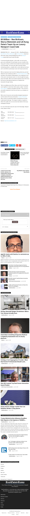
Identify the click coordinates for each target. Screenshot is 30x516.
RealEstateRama (5, 49)
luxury (5, 142)
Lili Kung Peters (20, 53)
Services (2, 498)
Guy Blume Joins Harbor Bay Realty (23, 171)
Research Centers (4, 496)
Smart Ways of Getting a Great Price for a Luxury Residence (5, 153)
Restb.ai (2, 257)
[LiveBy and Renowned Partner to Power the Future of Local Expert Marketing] (4, 286)
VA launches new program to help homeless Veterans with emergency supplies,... (18, 435)
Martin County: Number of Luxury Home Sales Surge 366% (24, 153)
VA (9, 437)
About (2, 502)
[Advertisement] (15, 15)
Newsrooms (3, 494)
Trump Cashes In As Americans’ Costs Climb (17, 454)
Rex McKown (3, 53)
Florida (2, 468)
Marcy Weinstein (10, 53)
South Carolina (4, 474)
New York (3, 472)
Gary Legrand (4, 88)
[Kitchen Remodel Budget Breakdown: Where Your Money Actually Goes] (15, 302)
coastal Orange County (22, 73)
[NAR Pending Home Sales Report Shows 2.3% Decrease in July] (4, 449)
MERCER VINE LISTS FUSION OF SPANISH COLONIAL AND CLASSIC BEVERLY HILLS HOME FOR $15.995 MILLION (14, 163)
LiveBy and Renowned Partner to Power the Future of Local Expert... (18, 285)
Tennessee (3, 476)
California (2, 466)
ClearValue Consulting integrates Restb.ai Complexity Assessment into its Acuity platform (18, 265)
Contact (2, 504)
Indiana (2, 470)
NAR (10, 450)
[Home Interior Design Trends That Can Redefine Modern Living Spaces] (15, 397)
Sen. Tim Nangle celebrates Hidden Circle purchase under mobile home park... (17, 442)
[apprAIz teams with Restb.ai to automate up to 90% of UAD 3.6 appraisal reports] (15, 243)
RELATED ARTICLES (9, 149)
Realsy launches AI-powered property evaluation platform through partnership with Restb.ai (18, 273)
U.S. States (5, 227)
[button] (27, 32)
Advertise (3, 500)
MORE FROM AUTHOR (19, 149)
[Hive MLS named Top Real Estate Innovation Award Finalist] (4, 280)
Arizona (2, 464)
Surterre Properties (22, 96)
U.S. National (6, 215)
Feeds (2, 506)
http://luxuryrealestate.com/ (10, 120)
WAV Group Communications (14, 281)
